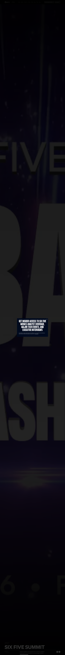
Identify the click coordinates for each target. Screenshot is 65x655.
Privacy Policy (36, 333)
